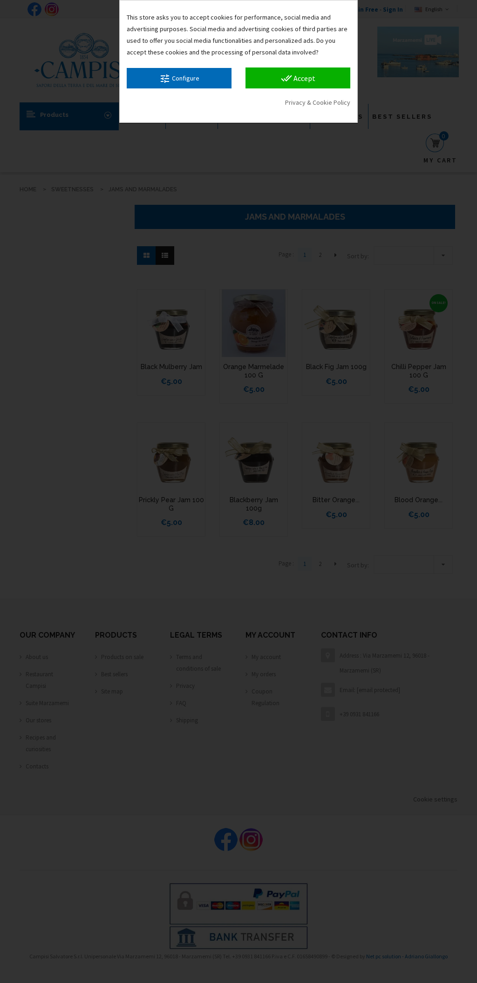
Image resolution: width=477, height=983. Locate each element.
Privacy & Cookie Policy (317, 102)
